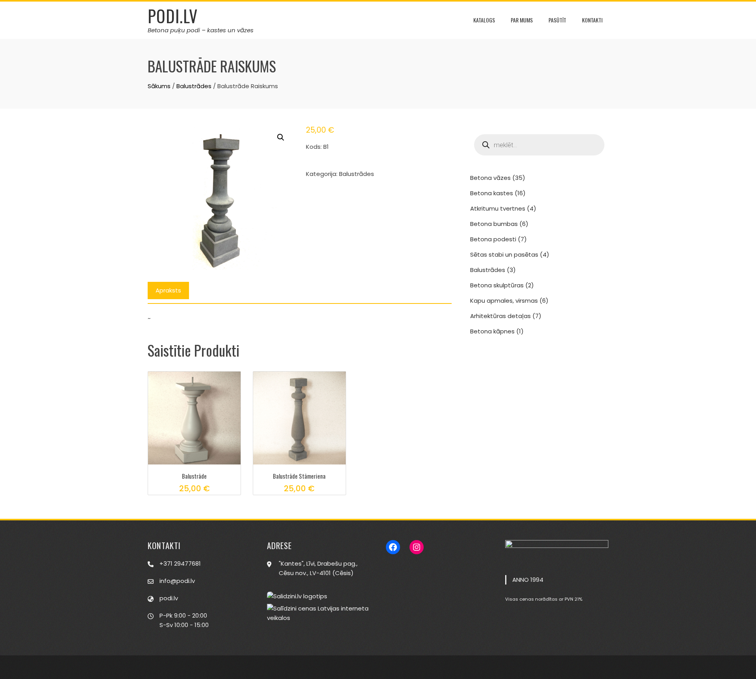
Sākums (159, 86)
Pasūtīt (557, 20)
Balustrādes (193, 86)
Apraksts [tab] (168, 290)
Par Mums (522, 20)
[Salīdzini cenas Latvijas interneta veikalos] (319, 613)
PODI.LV (173, 16)
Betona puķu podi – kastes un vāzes (201, 30)
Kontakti (592, 20)
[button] (281, 137)
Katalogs (484, 20)
